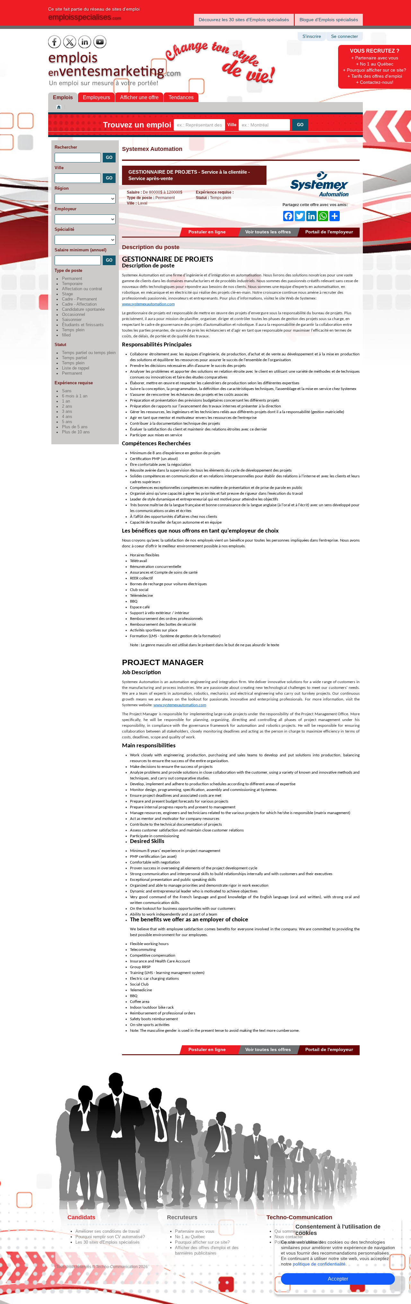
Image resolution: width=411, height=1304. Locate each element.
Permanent (72, 278)
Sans (67, 391)
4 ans (67, 416)
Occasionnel (73, 314)
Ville (231, 124)
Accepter (338, 1279)
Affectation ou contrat (82, 289)
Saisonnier (72, 319)
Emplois (63, 97)
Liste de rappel (75, 368)
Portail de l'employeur (329, 231)
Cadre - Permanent (79, 299)
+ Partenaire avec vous (374, 57)
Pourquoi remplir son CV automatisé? (110, 1236)
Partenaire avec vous (194, 1231)
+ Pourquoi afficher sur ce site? (374, 70)
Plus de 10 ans (76, 432)
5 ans (67, 422)
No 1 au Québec (190, 1236)
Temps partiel (74, 358)
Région (62, 188)
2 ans (67, 406)
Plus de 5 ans (75, 427)
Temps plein (73, 330)
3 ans (67, 411)
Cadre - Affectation (79, 304)
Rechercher (66, 147)
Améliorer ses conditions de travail (107, 1231)
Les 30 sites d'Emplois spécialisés (107, 1242)
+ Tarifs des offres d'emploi (374, 76)
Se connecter (344, 36)
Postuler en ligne (207, 231)
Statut (60, 344)
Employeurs (96, 97)
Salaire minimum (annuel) (80, 250)
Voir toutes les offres (268, 231)
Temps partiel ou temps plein (89, 353)
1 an (66, 401)
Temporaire (72, 284)
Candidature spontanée (83, 309)
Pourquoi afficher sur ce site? (202, 1242)
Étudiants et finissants (83, 325)
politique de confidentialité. (320, 1263)
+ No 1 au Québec (374, 63)
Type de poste (68, 270)
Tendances (181, 97)
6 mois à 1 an (74, 396)
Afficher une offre (139, 97)
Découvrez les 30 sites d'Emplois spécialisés (244, 19)
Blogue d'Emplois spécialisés (329, 19)
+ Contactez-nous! (374, 82)
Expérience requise (74, 382)
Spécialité (64, 229)
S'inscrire (311, 36)
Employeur (65, 208)
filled (66, 335)
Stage (67, 294)
